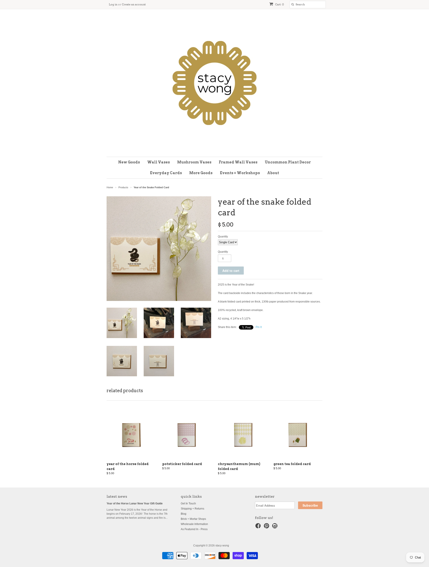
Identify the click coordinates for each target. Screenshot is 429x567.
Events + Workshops (240, 173)
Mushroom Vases (194, 162)
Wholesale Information (194, 524)
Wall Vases (158, 162)
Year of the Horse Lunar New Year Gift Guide (135, 503)
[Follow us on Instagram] (275, 527)
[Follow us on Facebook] (258, 527)
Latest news (117, 496)
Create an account (134, 4)
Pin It (259, 327)
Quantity (223, 236)
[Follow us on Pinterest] (267, 527)
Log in (113, 4)
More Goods (200, 173)
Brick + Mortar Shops (193, 518)
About (273, 173)
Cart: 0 (279, 4)
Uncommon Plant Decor (288, 162)
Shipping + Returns (192, 508)
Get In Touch (188, 503)
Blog (183, 513)
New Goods (129, 162)
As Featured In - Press (194, 529)
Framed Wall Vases (238, 162)
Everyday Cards (166, 173)
